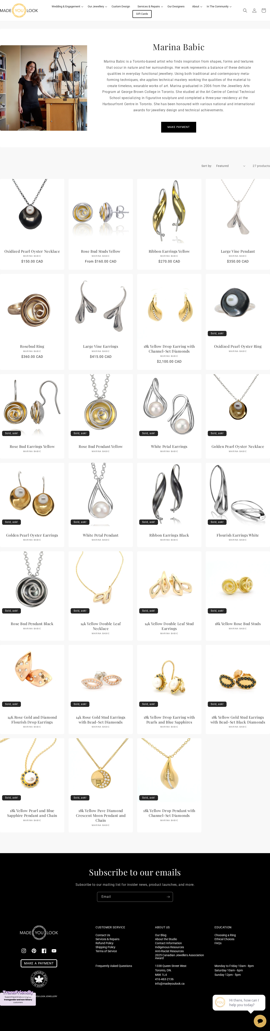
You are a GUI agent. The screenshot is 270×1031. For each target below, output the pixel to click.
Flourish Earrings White (238, 535)
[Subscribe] (168, 897)
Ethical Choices (224, 939)
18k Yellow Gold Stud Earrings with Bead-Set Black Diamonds (238, 719)
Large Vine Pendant (238, 251)
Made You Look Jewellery (43, 996)
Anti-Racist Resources (169, 951)
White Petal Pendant (100, 535)
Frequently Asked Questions (114, 966)
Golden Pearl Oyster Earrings (32, 535)
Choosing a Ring (225, 935)
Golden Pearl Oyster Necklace (238, 446)
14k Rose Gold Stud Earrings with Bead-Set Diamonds (101, 719)
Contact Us (103, 935)
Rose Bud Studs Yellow (100, 251)
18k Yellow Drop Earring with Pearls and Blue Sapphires (169, 719)
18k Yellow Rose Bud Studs (238, 623)
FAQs (218, 943)
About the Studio (166, 939)
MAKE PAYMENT (178, 127)
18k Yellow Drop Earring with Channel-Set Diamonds (169, 348)
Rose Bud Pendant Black (32, 623)
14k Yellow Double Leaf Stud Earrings (169, 626)
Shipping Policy (105, 947)
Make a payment (39, 963)
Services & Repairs (107, 939)
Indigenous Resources (169, 947)
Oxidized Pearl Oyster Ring (238, 346)
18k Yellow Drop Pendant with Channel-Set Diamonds (169, 813)
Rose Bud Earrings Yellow (32, 446)
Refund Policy (104, 943)
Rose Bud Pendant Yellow (101, 446)
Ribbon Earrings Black (169, 535)
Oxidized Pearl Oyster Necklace (32, 251)
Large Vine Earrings (100, 346)
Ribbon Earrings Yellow (169, 251)
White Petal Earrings (169, 446)
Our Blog (160, 935)
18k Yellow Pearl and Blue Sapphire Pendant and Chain (32, 813)
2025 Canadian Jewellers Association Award (179, 956)
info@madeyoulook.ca (170, 983)
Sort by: (206, 166)
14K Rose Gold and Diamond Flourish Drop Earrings (32, 719)
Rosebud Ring (32, 346)
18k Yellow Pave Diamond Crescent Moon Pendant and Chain (101, 815)
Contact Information (168, 943)
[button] (66, 6)
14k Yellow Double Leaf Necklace (101, 626)
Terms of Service (106, 951)
